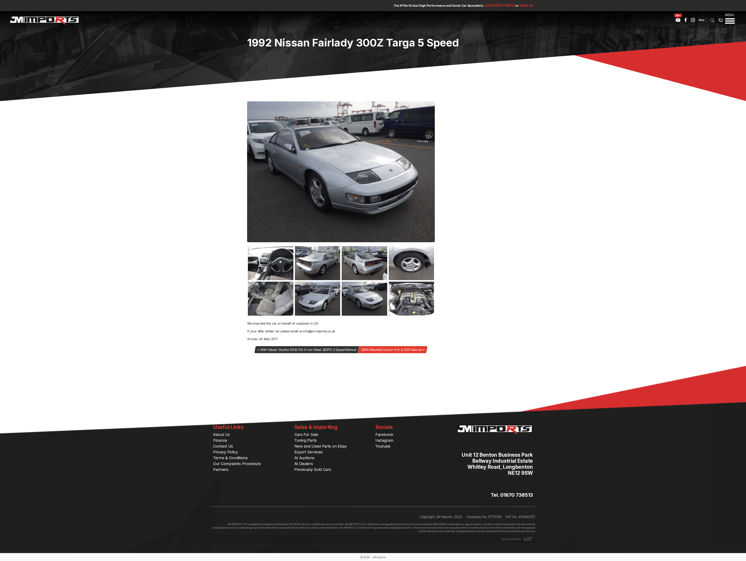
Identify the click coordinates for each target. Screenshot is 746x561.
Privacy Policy (225, 452)
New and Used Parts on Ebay (320, 446)
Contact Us (223, 446)
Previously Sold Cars (312, 469)
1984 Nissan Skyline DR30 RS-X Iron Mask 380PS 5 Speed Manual (308, 350)
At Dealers (303, 463)
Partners (220, 469)
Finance (220, 440)
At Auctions (304, 458)
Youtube (382, 446)
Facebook (384, 434)
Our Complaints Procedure (237, 463)
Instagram (384, 440)
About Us (221, 434)
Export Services (308, 452)
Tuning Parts (305, 440)
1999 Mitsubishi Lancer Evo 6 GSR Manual (391, 350)
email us (526, 5)
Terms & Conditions (230, 458)
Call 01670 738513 (500, 5)
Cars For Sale (306, 434)
